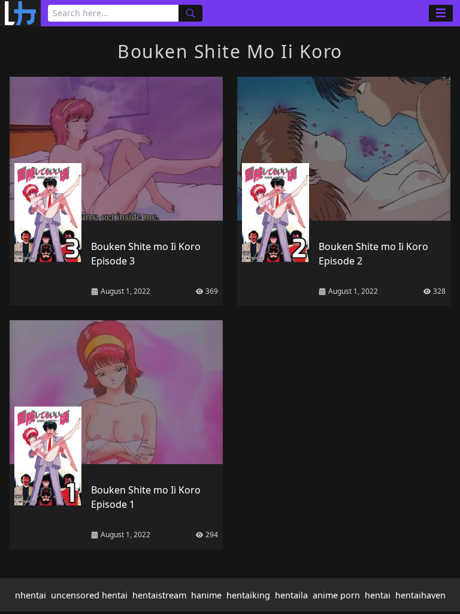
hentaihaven (420, 595)
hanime (206, 595)
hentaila (291, 595)
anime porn (336, 595)
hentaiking (248, 595)
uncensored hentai (89, 595)
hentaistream (159, 595)
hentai (378, 595)
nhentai (30, 595)
